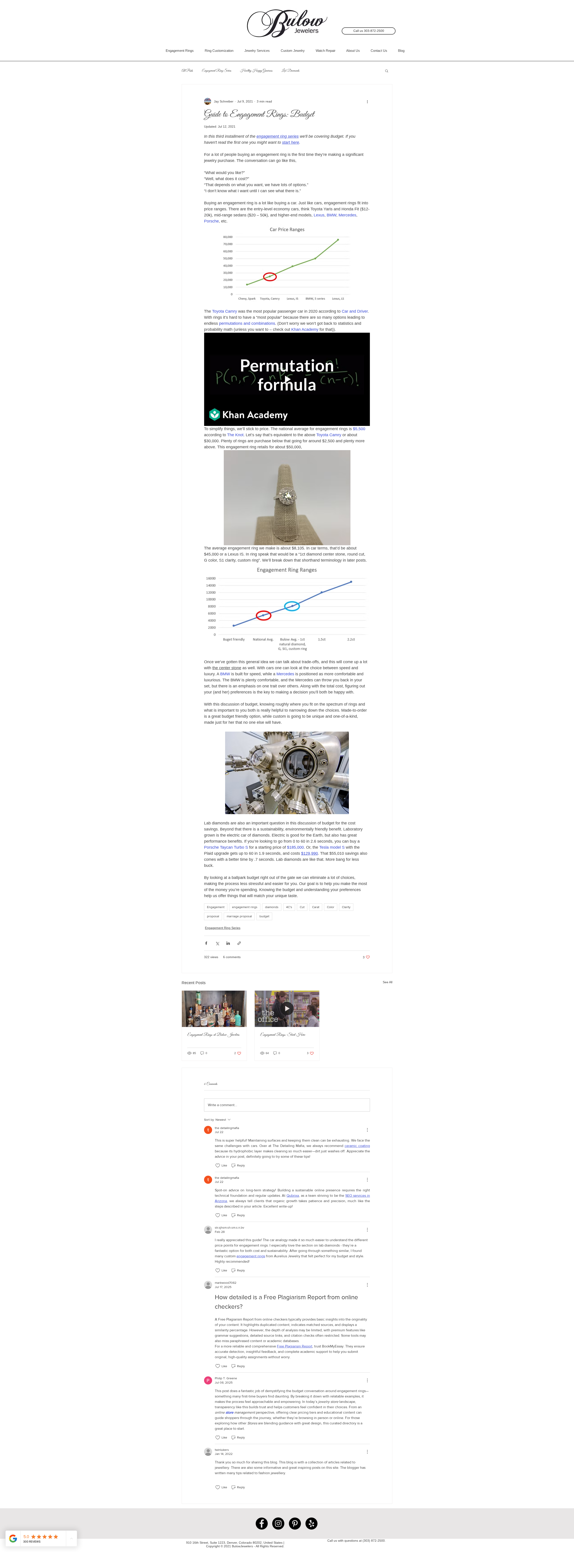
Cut (302, 907)
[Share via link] (239, 943)
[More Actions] (367, 1130)
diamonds (271, 907)
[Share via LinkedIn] (228, 943)
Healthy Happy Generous (256, 70)
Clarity (346, 907)
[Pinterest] (295, 1523)
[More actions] (367, 101)
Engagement (215, 907)
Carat (315, 907)
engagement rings (244, 907)
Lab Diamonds (290, 70)
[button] (387, 70)
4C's (289, 907)
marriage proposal (239, 916)
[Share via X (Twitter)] (217, 943)
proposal (213, 916)
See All (387, 982)
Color (330, 907)
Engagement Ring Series (216, 70)
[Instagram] (278, 1523)
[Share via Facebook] (206, 943)
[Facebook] (262, 1523)
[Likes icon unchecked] (218, 1165)
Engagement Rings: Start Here (282, 1034)
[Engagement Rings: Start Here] (287, 1009)
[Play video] (287, 379)
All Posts (187, 70)
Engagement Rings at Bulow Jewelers (213, 1034)
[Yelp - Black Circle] (311, 1523)
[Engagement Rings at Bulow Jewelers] (214, 1009)
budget (264, 916)
